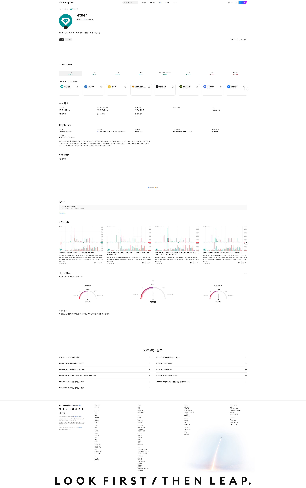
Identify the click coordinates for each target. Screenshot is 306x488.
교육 (185, 422)
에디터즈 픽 (187, 424)
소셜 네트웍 (187, 407)
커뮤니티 (152, 2)
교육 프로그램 (233, 424)
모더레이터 (187, 415)
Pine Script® (98, 453)
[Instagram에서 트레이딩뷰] (70, 409)
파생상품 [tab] (97, 33)
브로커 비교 (140, 420)
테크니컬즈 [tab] (79, 33)
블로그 (139, 439)
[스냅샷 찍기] (231, 39)
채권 (96, 415)
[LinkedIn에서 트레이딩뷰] (73, 409)
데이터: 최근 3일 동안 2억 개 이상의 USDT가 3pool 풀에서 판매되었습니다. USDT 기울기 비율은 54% (176, 253)
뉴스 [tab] (66, 33)
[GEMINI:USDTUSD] (61, 249)
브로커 (167, 2)
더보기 (175, 2)
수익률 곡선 (98, 447)
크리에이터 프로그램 (189, 412)
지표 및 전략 (187, 429)
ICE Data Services (77, 416)
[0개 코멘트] (95, 262)
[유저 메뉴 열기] (236, 2)
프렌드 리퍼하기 (188, 410)
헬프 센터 (140, 441)
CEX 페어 (97, 419)
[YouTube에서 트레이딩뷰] (66, 409)
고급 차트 (232, 412)
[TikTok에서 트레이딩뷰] (79, 409)
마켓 (160, 2)
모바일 (96, 458)
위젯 (231, 407)
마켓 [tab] (91, 33)
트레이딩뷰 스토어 (142, 449)
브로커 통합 (233, 420)
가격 (139, 408)
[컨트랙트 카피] (119, 131)
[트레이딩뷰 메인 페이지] (66, 2)
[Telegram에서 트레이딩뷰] (76, 409)
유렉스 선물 (140, 429)
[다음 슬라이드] (246, 243)
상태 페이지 (140, 470)
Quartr (80, 427)
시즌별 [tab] (86, 33)
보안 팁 (139, 466)
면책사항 (140, 459)
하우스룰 (186, 414)
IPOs (96, 441)
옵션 (96, 449)
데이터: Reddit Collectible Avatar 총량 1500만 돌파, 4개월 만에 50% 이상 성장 (128, 253)
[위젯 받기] (235, 39)
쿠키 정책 (140, 463)
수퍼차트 (97, 407)
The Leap (140, 422)
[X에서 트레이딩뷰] (60, 409)
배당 (96, 439)
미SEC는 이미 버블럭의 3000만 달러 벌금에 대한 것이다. (77, 253)
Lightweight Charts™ (235, 410)
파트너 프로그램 (234, 422)
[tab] (61, 39)
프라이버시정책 (141, 461)
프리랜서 (186, 432)
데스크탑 (97, 459)
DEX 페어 (97, 420)
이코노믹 (97, 435)
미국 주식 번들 (141, 431)
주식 (96, 412)
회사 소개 (140, 435)
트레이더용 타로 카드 (143, 451)
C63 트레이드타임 (142, 453)
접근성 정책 (140, 465)
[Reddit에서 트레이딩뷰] (82, 409)
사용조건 (140, 458)
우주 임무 (140, 437)
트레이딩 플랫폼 (234, 414)
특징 (139, 407)
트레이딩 (186, 420)
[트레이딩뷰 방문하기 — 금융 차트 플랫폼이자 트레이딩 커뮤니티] (65, 64)
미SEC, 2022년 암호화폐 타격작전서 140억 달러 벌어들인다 (222, 253)
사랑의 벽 (186, 408)
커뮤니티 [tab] (71, 33)
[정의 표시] (65, 107)
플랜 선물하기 (141, 412)
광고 (231, 419)
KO (231, 2)
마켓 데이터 (140, 410)
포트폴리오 (97, 446)
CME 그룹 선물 (141, 427)
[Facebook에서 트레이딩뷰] (63, 409)
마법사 (185, 431)
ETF (96, 413)
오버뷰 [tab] (61, 33)
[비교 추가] (77, 86)
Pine (96, 422)
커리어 (139, 442)
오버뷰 (139, 417)
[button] (147, 2)
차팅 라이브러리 (234, 408)
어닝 (96, 437)
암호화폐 (97, 417)
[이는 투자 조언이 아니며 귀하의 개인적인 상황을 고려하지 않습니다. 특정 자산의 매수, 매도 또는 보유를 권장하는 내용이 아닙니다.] (81, 276)
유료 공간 (186, 434)
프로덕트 (143, 2)
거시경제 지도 (98, 451)
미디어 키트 (140, 444)
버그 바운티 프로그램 (143, 468)
